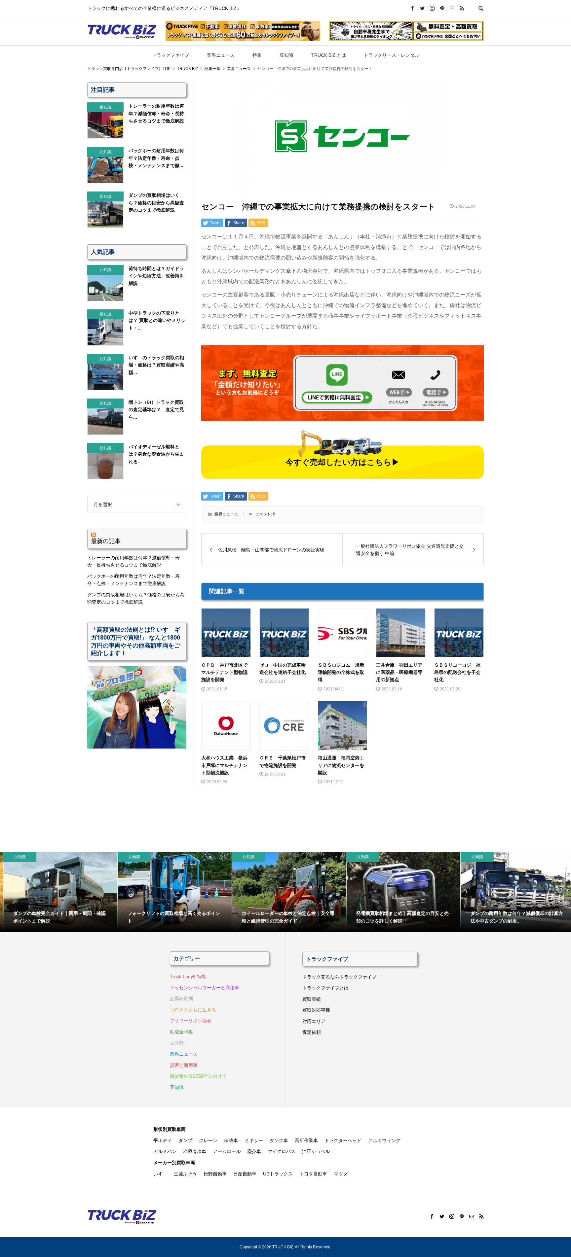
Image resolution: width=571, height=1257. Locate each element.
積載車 (231, 1140)
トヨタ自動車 (313, 1173)
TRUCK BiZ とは (328, 55)
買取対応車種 (316, 1010)
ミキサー (254, 1140)
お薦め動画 (181, 998)
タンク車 (279, 1140)
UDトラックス (278, 1173)
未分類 (177, 1043)
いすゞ (160, 1173)
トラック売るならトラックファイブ (339, 977)
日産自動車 (244, 1173)
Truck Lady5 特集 (188, 976)
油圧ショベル (316, 1151)
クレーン (208, 1140)
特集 (257, 55)
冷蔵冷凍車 (194, 1151)
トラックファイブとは (325, 988)
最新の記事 (106, 541)
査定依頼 (311, 1032)
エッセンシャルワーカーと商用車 (204, 987)
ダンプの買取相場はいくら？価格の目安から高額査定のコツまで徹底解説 (135, 598)
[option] (57, 892)
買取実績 (311, 999)
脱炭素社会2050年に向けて (198, 1076)
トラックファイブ (170, 55)
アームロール (227, 1151)
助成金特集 (181, 1031)
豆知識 (286, 55)
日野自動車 (215, 1173)
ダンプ (185, 1140)
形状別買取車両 (169, 1129)
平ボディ (162, 1140)
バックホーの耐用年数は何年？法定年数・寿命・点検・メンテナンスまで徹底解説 (133, 580)
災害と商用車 (184, 1065)
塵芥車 (254, 1151)
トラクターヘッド (343, 1140)
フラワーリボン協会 (190, 1020)
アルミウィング (384, 1140)
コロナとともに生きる (193, 1009)
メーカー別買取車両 (174, 1162)
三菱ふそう (185, 1173)
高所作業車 (306, 1140)
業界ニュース (221, 55)
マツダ (341, 1173)
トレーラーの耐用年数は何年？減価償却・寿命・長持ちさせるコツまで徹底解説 (133, 561)
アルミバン (164, 1151)
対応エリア (313, 1021)
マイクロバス (281, 1151)
